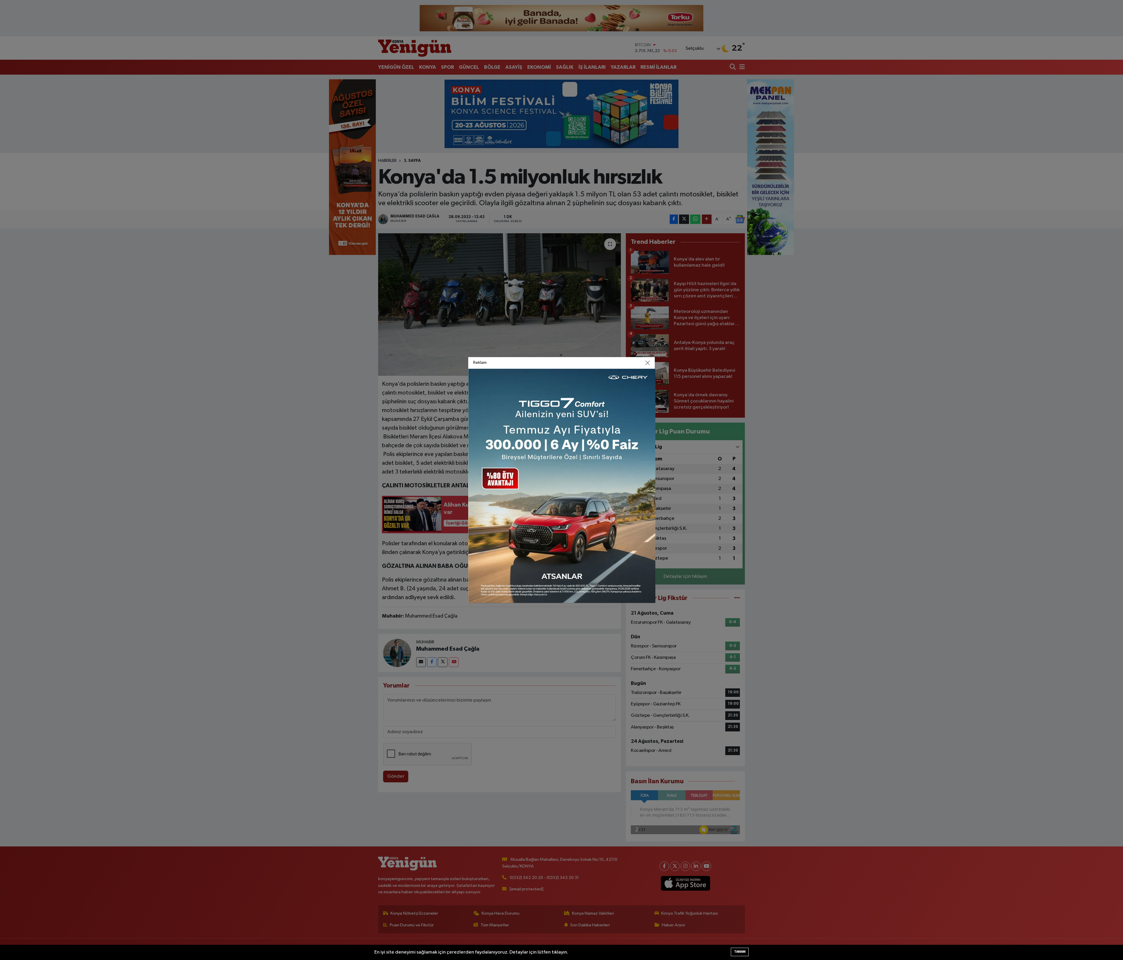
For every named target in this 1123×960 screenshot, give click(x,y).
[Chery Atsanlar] (561, 485)
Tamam (739, 951)
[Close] (647, 363)
